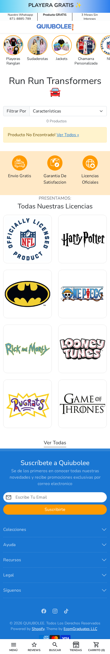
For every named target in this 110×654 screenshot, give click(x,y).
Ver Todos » (68, 135)
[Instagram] (55, 610)
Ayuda (9, 545)
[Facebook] (43, 610)
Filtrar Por (16, 111)
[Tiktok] (66, 610)
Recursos (12, 560)
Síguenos (12, 590)
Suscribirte (55, 509)
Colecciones (14, 529)
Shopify (38, 628)
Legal (8, 575)
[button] (13, 646)
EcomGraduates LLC (80, 628)
